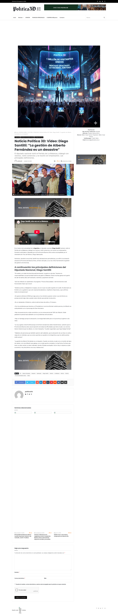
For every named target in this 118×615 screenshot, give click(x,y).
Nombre (17, 572)
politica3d (19, 161)
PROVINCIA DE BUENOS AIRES (27, 137)
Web (45, 578)
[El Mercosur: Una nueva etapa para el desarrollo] (62, 472)
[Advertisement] (59, 33)
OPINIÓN (27, 17)
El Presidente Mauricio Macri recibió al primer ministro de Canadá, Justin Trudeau (23, 536)
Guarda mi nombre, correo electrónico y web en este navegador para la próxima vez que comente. (41, 584)
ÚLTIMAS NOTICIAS (39, 137)
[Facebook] (105, 1)
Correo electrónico (20, 578)
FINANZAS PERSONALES (38, 17)
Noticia (62, 373)
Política (66, 373)
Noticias (20, 17)
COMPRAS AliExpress (52, 17)
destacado (39, 373)
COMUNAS (36, 132)
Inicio (14, 17)
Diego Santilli (45, 373)
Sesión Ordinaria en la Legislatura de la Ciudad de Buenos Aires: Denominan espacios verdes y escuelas (42, 537)
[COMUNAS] (27, 9)
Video (28, 375)
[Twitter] (102, 1)
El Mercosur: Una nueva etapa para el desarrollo (61, 535)
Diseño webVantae (19, 610)
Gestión (51, 373)
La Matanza (57, 373)
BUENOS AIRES (23, 132)
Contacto (62, 17)
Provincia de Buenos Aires (20, 375)
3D (20, 373)
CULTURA (30, 132)
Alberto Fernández (26, 373)
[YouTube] (100, 1)
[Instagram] (97, 1)
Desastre (33, 373)
